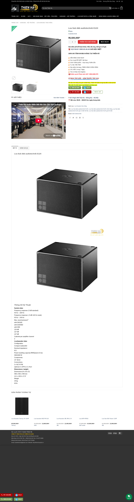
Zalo (88, 87)
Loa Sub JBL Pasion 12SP (109, 418)
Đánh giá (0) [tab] (24, 148)
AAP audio (82, 425)
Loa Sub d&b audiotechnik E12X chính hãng (100, 109)
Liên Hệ (118, 1)
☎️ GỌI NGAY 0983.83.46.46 (79, 49)
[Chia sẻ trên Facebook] (70, 117)
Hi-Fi (29, 16)
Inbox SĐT (97, 92)
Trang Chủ (15, 16)
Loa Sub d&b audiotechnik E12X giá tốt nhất (100, 110)
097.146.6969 (75, 92)
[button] (122, 1)
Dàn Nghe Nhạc (38, 16)
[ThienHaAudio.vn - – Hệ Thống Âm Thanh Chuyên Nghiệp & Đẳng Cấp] (24, 8)
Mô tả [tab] (15, 148)
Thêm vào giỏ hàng (88, 42)
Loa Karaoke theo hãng (44, 22)
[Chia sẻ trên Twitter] (73, 117)
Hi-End (23, 16)
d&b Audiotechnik (76, 113)
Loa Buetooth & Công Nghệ (86, 16)
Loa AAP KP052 (83, 418)
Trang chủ (14, 22)
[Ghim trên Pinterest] (79, 117)
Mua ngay (105, 42)
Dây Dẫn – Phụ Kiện (50, 16)
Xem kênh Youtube (59, 97)
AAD (35, 425)
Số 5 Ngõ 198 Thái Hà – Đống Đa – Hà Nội (84, 98)
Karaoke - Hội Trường (27, 22)
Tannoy (13, 425)
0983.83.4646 (75, 87)
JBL (58, 425)
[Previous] (14, 53)
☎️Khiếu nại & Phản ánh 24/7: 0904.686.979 (83, 74)
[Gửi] (110, 8)
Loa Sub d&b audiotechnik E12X (79, 109)
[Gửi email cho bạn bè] (76, 117)
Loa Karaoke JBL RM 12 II (64, 418)
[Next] (62, 53)
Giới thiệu (99, 1)
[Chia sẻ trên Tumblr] (83, 117)
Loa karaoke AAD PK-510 (41, 418)
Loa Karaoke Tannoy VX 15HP (20, 418)
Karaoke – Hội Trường (67, 16)
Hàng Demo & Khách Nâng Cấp (109, 16)
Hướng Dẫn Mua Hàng (109, 1)
